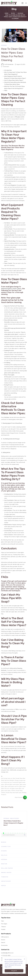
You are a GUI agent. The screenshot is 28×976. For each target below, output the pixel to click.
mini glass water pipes (15, 788)
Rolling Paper (7, 868)
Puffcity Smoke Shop (16, 790)
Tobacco (4, 877)
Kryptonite (6, 435)
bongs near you (7, 782)
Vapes (3, 885)
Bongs (17, 780)
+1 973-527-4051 (5, 955)
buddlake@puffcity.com (7, 953)
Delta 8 (4, 855)
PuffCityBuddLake (8, 64)
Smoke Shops (6, 872)
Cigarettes (6, 846)
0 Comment (6, 66)
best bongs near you (6, 778)
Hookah (20, 13)
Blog (13, 13)
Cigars (4, 851)
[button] (3, 833)
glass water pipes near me (12, 786)
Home (6, 13)
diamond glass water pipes (11, 289)
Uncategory (6, 881)
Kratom (4, 864)
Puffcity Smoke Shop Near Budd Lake (11, 792)
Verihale (6, 417)
